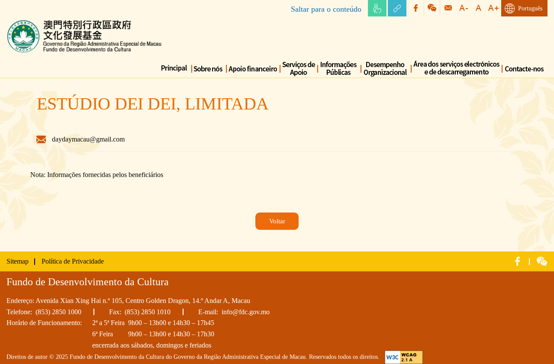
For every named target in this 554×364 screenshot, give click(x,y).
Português (530, 8)
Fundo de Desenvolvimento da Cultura (59, 21)
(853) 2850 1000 (58, 312)
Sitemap (17, 261)
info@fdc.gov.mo (246, 312)
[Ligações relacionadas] (397, 8)
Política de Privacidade (73, 261)
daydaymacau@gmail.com (88, 139)
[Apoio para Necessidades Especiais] (377, 8)
